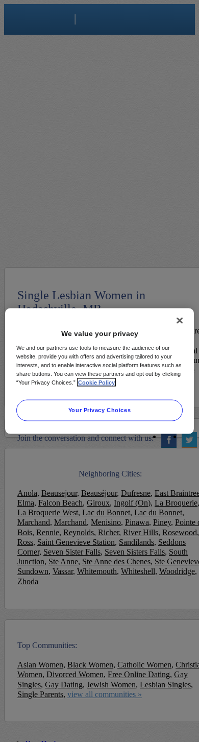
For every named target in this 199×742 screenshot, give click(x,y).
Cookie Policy (96, 382)
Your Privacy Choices (99, 410)
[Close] (179, 320)
